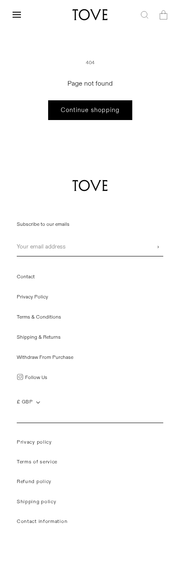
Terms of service (37, 462)
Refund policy (34, 481)
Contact (26, 277)
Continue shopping (90, 110)
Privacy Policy (32, 297)
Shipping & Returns (39, 337)
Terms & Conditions (39, 317)
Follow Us (36, 377)
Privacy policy (34, 442)
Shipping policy (37, 502)
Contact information (42, 521)
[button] (17, 14)
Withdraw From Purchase (45, 357)
